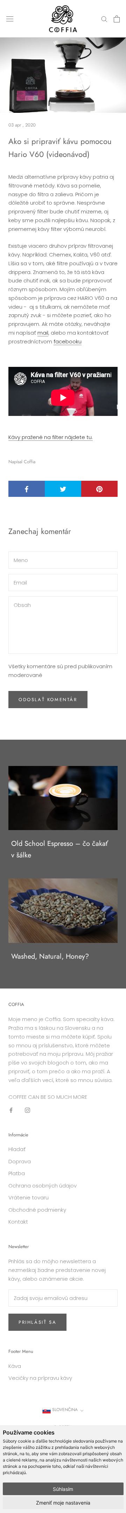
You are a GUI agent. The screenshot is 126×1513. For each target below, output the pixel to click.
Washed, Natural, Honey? (50, 956)
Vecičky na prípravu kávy (40, 1378)
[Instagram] (27, 1109)
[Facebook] (11, 1109)
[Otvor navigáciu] (9, 19)
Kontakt (18, 1221)
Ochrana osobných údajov (42, 1185)
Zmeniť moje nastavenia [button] (63, 1503)
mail (42, 332)
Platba (16, 1173)
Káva (14, 1366)
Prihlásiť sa (37, 1322)
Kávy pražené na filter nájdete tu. (50, 437)
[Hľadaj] (104, 19)
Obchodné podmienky (37, 1209)
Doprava (19, 1161)
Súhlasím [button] (63, 1489)
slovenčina (64, 1409)
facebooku (68, 341)
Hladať (17, 1149)
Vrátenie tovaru (28, 1197)
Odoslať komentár (48, 699)
